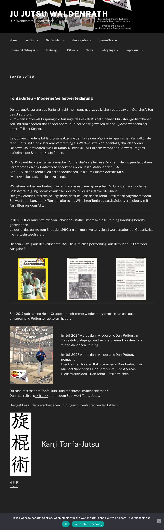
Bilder (71, 50)
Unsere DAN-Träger (22, 50)
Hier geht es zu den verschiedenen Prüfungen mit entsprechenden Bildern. (64, 405)
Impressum (133, 50)
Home (13, 40)
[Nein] (159, 521)
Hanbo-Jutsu (80, 40)
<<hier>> (41, 396)
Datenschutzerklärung (88, 524)
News (89, 50)
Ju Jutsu (30, 40)
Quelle (14, 486)
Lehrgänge (108, 50)
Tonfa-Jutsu (53, 40)
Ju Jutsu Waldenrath (59, 14)
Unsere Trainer (108, 40)
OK (66, 524)
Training (51, 50)
